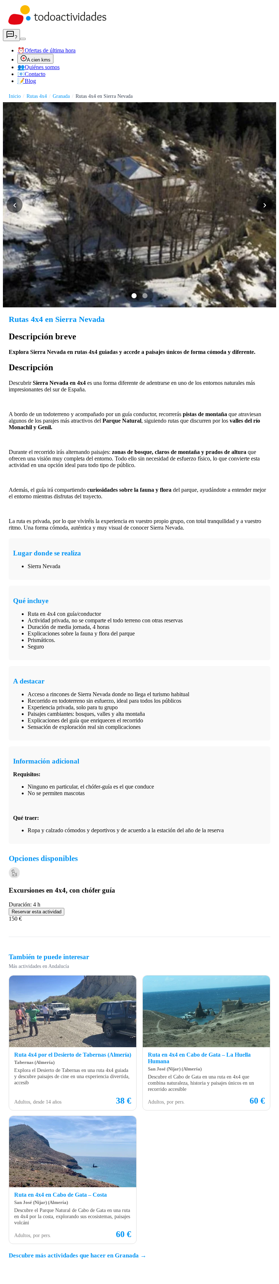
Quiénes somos (38, 67)
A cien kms (38, 60)
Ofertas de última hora (46, 50)
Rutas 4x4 (37, 96)
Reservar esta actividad (36, 911)
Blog (26, 81)
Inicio (15, 96)
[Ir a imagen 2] (144, 295)
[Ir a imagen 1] (134, 295)
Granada (61, 96)
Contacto (31, 74)
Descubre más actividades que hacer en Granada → (77, 1255)
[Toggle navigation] (23, 39)
